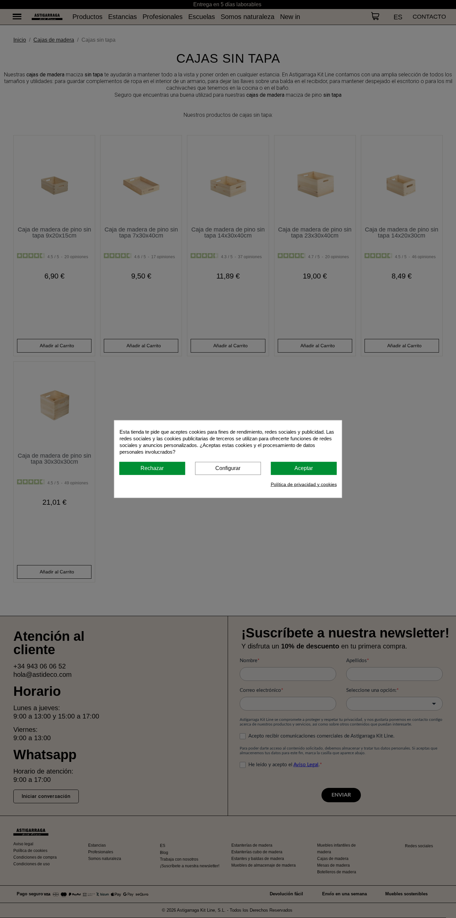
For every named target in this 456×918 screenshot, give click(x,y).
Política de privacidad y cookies (304, 484)
